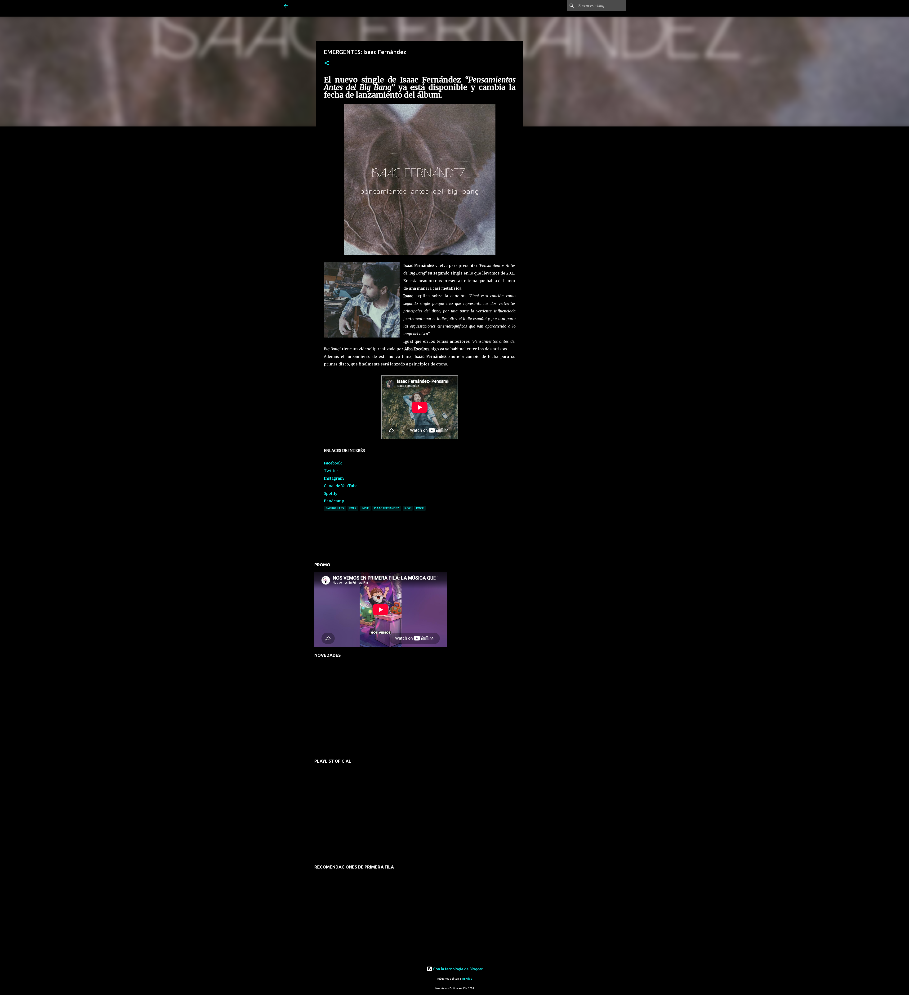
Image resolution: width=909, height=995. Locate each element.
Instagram (334, 478)
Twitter (331, 470)
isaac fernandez (386, 508)
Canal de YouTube (340, 485)
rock (420, 508)
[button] (327, 63)
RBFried (467, 978)
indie (365, 508)
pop (408, 508)
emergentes (335, 508)
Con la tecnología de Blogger (457, 969)
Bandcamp (334, 501)
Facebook (333, 463)
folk (352, 508)
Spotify (330, 493)
